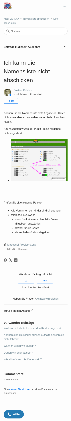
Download (23, 249)
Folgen (10, 101)
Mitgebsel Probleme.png (21, 244)
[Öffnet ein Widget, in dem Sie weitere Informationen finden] (14, 414)
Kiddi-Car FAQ (11, 18)
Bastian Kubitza (22, 90)
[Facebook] (5, 260)
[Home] (8, 8)
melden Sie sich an (19, 389)
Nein (45, 280)
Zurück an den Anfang (17, 310)
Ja (26, 280)
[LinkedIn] (15, 260)
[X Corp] (10, 260)
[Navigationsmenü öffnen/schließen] (64, 6)
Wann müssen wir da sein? (20, 345)
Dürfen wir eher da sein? (18, 352)
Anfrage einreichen (47, 298)
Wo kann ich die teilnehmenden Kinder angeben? (32, 328)
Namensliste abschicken (36, 18)
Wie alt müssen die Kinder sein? (23, 359)
